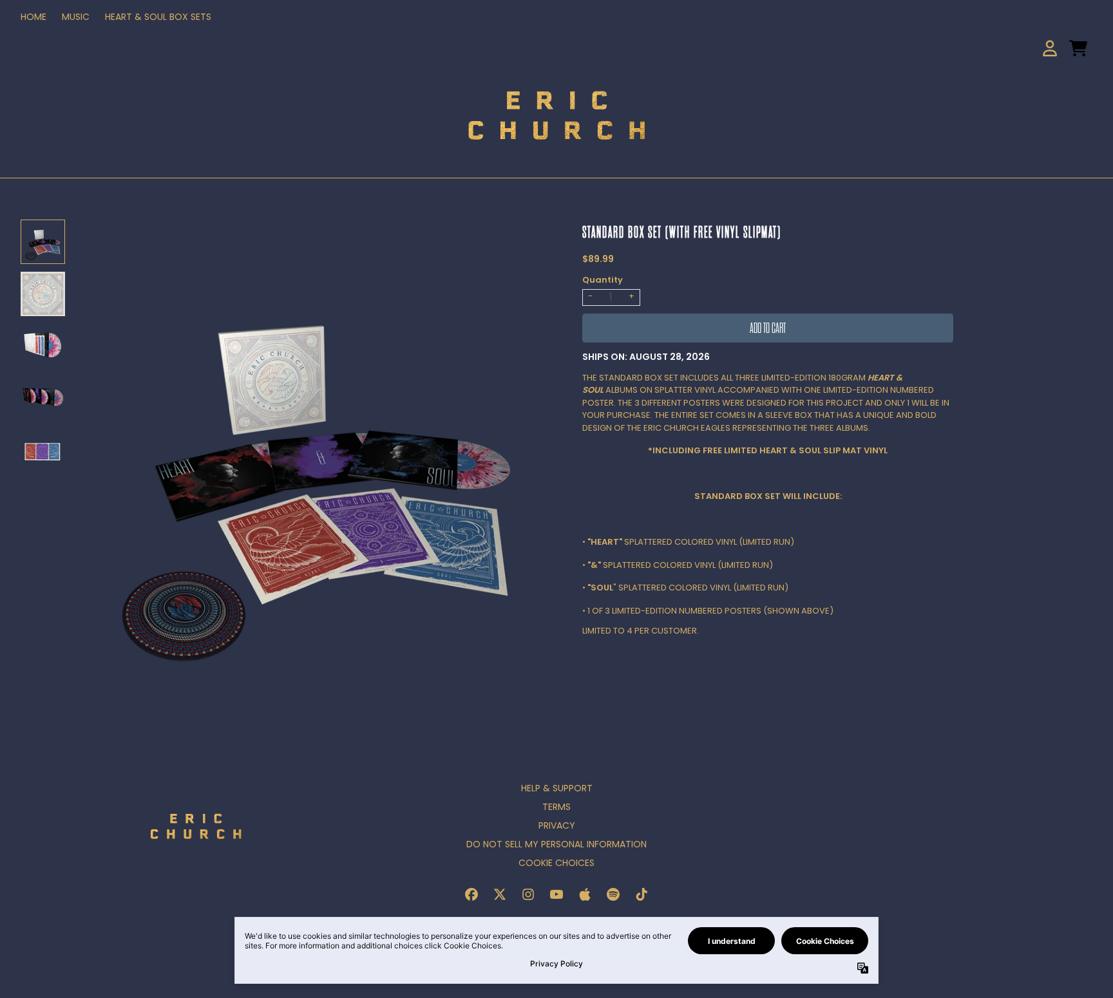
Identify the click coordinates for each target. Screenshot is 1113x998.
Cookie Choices (556, 862)
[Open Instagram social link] (528, 894)
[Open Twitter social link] (500, 894)
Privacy (556, 825)
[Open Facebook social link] (471, 894)
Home (33, 16)
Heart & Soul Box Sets (158, 16)
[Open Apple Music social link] (585, 894)
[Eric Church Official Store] (556, 115)
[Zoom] (316, 459)
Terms (556, 806)
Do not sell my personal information (556, 844)
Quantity (602, 280)
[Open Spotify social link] (613, 894)
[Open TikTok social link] (641, 894)
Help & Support (557, 788)
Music (76, 16)
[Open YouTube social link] (556, 894)
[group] (43, 242)
